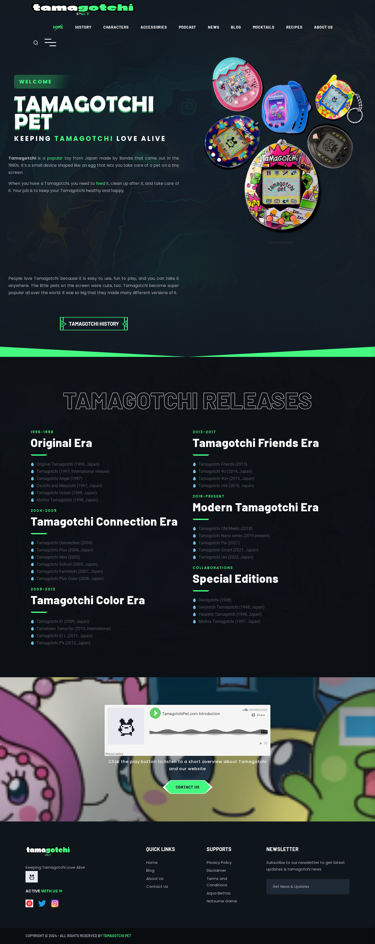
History (83, 27)
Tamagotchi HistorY (94, 324)
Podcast (187, 27)
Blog (236, 27)
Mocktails (263, 27)
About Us (323, 27)
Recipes (294, 27)
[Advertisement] (93, 239)
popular (55, 158)
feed (100, 183)
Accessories (154, 27)
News (213, 27)
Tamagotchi (84, 138)
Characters (116, 27)
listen (170, 762)
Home (58, 27)
